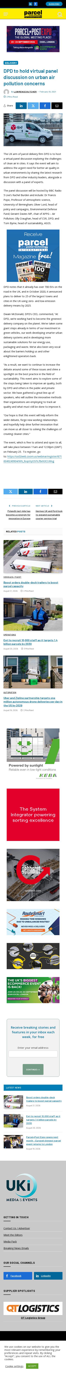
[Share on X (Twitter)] (33, 105)
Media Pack (10, 1241)
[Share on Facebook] (45, 105)
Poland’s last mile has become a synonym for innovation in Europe (18, 515)
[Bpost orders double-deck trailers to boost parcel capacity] (33, 556)
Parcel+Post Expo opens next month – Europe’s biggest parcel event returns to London (43, 1140)
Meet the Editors (13, 1235)
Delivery (11, 62)
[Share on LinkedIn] (21, 105)
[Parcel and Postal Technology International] (33, 14)
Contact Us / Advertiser (17, 1228)
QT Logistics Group (33, 1317)
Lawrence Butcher (25, 91)
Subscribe (54, 4)
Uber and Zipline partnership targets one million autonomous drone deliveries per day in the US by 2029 (33, 701)
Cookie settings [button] (14, 1366)
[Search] (59, 14)
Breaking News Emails (16, 1248)
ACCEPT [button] (32, 1366)
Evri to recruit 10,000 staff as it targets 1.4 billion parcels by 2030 (43, 1120)
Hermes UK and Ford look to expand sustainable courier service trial (49, 515)
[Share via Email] (56, 105)
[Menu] (6, 14)
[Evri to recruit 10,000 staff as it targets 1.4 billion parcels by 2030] (33, 614)
